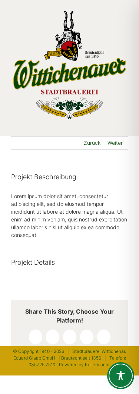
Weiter (115, 143)
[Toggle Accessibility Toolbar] (120, 375)
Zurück (92, 143)
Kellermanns (97, 364)
